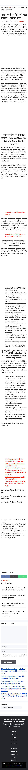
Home (10, 7)
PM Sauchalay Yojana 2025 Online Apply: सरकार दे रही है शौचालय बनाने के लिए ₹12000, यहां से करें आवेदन (13, 689)
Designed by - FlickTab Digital (14, 766)
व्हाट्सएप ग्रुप (14, 760)
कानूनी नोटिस (14, 751)
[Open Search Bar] (23, 2)
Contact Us (14, 740)
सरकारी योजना (7, 2)
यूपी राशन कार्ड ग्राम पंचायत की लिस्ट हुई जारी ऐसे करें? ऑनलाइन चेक (13, 605)
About (14, 737)
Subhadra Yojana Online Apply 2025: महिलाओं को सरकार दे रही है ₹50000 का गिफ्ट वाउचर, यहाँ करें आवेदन (14, 696)
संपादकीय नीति (14, 754)
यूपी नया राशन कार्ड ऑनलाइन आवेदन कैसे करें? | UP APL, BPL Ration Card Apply (15, 484)
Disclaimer (14, 743)
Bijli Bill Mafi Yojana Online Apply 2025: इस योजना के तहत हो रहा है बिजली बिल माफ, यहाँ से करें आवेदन (13, 671)
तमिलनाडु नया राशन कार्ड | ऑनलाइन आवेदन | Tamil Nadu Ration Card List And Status (13, 589)
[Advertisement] (14, 53)
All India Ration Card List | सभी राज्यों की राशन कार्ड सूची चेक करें (13, 597)
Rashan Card (6, 580)
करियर (14, 757)
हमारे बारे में (14, 749)
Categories (4, 704)
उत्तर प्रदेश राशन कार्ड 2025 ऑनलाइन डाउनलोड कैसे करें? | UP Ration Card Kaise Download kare (13, 614)
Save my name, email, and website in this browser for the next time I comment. (15, 656)
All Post (14, 735)
